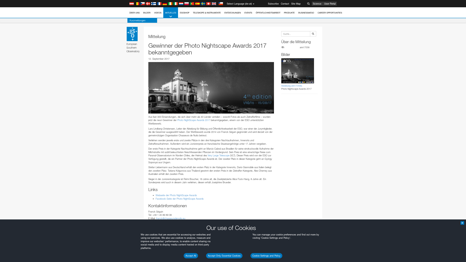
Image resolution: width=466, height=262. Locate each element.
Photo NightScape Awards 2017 (193, 120)
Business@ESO (306, 12)
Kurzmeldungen (137, 20)
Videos (157, 12)
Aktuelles (170, 12)
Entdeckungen (232, 12)
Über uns (134, 12)
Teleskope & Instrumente (207, 12)
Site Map (296, 3)
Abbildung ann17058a (291, 85)
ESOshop (184, 12)
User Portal (330, 3)
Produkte (289, 12)
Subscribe (273, 3)
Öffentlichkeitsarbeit (268, 12)
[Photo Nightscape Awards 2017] (211, 87)
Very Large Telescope (219, 155)
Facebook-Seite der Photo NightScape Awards (180, 198)
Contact (285, 3)
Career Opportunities (330, 12)
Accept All (190, 255)
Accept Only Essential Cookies (224, 255)
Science (317, 3)
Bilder (147, 12)
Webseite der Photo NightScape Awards (176, 195)
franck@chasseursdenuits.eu (170, 218)
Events (248, 12)
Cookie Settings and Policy (266, 255)
